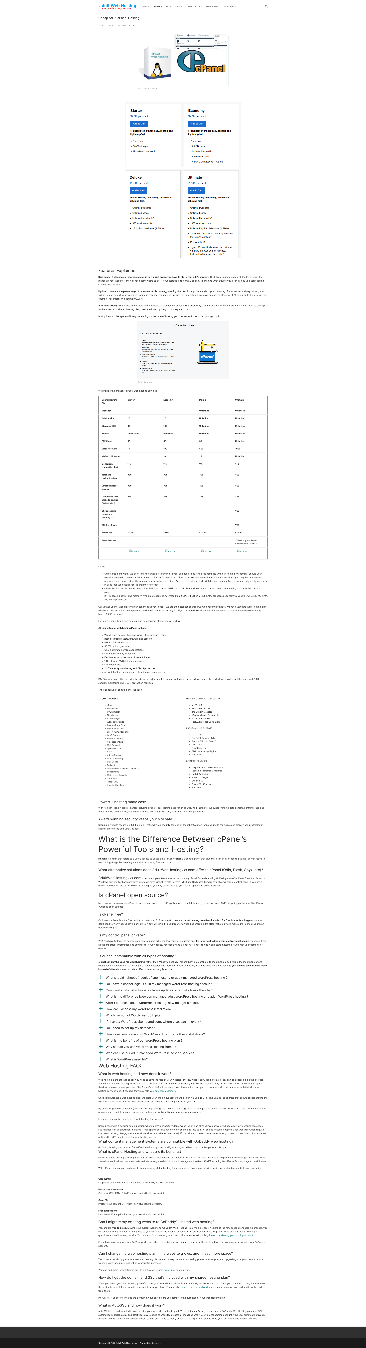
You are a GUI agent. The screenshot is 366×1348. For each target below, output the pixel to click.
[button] (183, 977)
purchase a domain (165, 1090)
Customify (156, 1343)
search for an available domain (197, 1287)
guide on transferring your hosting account (230, 1235)
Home (101, 26)
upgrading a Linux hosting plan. (173, 1270)
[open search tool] (266, 6)
